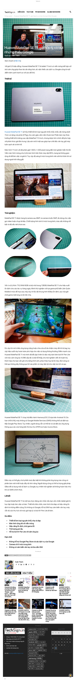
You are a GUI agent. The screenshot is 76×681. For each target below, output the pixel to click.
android (32, 629)
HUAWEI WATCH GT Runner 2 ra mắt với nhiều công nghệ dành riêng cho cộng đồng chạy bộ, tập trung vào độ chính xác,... (24, 615)
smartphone (33, 661)
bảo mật (32, 634)
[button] (70, 12)
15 (67, 642)
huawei (12, 555)
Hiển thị (17, 61)
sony (42, 661)
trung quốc (39, 663)
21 (64, 645)
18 (55, 645)
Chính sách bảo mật (11, 645)
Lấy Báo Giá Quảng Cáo (12, 648)
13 (61, 642)
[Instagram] (19, 564)
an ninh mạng (42, 629)
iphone (32, 650)
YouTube (30, 12)
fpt (43, 642)
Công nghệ (8, 16)
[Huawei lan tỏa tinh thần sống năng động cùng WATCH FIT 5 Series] (38, 581)
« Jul (61, 653)
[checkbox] (70, 675)
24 (53, 648)
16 (70, 642)
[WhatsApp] (34, 564)
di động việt (33, 637)
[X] (31, 564)
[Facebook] (16, 564)
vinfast (32, 666)
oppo (41, 655)
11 (55, 642)
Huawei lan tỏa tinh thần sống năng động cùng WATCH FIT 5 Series (38, 589)
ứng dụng (39, 668)
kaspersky (42, 650)
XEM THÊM (27, 573)
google (41, 645)
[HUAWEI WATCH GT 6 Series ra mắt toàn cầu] (65, 604)
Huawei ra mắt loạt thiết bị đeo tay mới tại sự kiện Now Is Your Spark (10, 612)
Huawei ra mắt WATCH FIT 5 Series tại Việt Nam (51, 588)
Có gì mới (7, 585)
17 (52, 645)
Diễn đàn (21, 12)
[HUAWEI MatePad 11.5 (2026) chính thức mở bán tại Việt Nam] (24, 581)
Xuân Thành (15, 55)
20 (61, 645)
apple (33, 632)
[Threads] (36, 564)
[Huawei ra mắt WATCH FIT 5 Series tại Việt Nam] (52, 581)
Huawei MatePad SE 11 (13, 132)
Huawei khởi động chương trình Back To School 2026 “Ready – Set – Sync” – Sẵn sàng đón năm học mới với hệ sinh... (10, 592)
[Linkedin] (21, 564)
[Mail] (24, 564)
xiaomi (40, 666)
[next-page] (70, 573)
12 (58, 642)
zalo (31, 668)
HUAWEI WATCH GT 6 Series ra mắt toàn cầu (64, 611)
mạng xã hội (32, 655)
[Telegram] (26, 564)
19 (58, 645)
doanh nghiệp (32, 639)
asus (42, 631)
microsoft (33, 653)
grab (31, 647)
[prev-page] (68, 573)
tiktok (31, 663)
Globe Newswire (53, 12)
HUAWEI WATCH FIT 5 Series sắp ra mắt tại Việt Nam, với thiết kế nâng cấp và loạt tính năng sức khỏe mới (65, 591)
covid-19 (40, 634)
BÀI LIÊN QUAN (13, 573)
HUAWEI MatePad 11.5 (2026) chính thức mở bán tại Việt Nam (23, 589)
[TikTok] (29, 564)
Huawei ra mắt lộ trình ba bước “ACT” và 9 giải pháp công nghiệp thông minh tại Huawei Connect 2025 (37, 615)
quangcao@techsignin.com (16, 653)
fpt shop (32, 644)
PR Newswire (40, 12)
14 (64, 642)
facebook (33, 642)
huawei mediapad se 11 (23, 555)
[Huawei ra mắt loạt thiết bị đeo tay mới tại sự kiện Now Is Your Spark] (11, 604)
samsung (35, 658)
